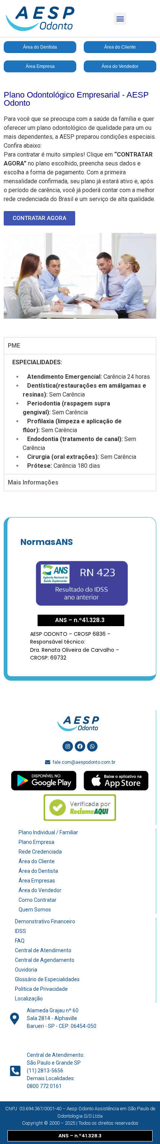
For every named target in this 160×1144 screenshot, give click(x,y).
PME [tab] (14, 345)
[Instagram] (68, 746)
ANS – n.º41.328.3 (80, 620)
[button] (120, 19)
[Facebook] (80, 746)
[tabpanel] (80, 414)
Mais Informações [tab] (33, 482)
